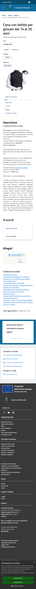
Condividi (6, 50)
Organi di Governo (6, 422)
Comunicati (4, 486)
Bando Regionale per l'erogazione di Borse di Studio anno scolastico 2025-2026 (16, 290)
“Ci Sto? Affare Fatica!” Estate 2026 (13, 283)
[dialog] (18, 574)
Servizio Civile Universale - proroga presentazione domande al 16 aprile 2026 (18, 286)
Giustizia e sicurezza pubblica (10, 466)
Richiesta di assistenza (8, 547)
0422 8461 (15, 523)
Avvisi (3, 488)
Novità (10, 15)
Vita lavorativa (5, 448)
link (2, 574)
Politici (3, 430)
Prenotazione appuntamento (9, 540)
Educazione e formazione (8, 464)
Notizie (16, 15)
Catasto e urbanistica (7, 452)
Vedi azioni (15, 50)
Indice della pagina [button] (11, 97)
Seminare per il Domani (10, 275)
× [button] (34, 562)
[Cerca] (32, 8)
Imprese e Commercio (7, 450)
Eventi (3, 499)
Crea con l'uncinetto (9, 304)
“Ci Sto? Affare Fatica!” (10, 281)
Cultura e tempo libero (8, 446)
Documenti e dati (6, 435)
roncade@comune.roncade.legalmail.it (15, 521)
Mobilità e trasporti (7, 454)
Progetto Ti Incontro (9, 294)
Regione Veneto (7, 2)
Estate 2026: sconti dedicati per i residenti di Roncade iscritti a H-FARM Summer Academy (16, 278)
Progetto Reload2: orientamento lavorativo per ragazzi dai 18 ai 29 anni (17, 297)
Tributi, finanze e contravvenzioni (11, 468)
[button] (17, 586)
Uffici (2, 426)
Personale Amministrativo (9, 432)
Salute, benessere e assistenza (10, 472)
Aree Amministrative (7, 424)
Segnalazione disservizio (8, 543)
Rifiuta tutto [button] (18, 582)
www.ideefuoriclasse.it (21, 168)
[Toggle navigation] (3, 8)
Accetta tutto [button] (18, 578)
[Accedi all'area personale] (29, 2)
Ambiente (4, 470)
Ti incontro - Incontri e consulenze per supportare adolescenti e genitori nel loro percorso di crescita (18, 301)
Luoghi (3, 496)
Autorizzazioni (5, 474)
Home (4, 15)
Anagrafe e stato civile (8, 444)
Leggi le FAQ (5, 545)
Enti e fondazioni (6, 428)
